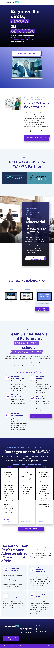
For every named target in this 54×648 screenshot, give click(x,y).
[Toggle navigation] (48, 2)
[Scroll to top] (51, 645)
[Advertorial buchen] (12, 2)
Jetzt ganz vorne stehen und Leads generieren (36, 138)
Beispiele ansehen (31, 529)
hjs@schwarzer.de (44, 629)
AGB (49, 645)
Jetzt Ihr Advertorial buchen (26, 53)
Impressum (37, 645)
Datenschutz (44, 645)
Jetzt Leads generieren (40, 416)
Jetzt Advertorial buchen (11, 638)
